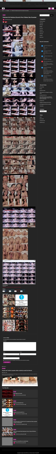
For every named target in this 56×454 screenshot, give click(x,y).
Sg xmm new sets (28, 0)
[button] (49, 8)
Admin (44, 61)
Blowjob (41, 26)
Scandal (15, 391)
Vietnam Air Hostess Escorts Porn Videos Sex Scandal (19, 17)
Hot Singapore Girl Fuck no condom (45, 104)
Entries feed (42, 118)
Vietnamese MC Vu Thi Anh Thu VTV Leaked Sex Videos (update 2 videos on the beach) (25, 422)
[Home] (3, 8)
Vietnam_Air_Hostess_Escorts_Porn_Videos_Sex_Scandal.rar (12, 287)
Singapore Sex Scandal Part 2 (18, 412)
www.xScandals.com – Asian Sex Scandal (28, 4)
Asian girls (3, 368)
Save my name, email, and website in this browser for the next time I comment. (16, 360)
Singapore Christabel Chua (18, 402)
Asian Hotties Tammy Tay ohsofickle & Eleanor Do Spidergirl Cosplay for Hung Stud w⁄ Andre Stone (46, 98)
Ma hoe (7, 0)
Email (21, 352)
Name (4, 352)
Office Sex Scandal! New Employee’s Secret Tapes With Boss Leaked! (24, 432)
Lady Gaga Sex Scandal (17, 393)
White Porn (41, 37)
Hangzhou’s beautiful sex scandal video (20, 441)
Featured (41, 30)
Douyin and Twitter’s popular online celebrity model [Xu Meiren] (17, 370)
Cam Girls (41, 28)
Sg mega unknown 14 (50, 61)
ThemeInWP (37, 452)
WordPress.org (42, 122)
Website (4, 356)
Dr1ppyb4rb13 (42, 100)
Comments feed (42, 120)
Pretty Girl (41, 33)
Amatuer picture (42, 21)
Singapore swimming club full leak (45, 102)
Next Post (3, 366)
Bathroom (41, 24)
